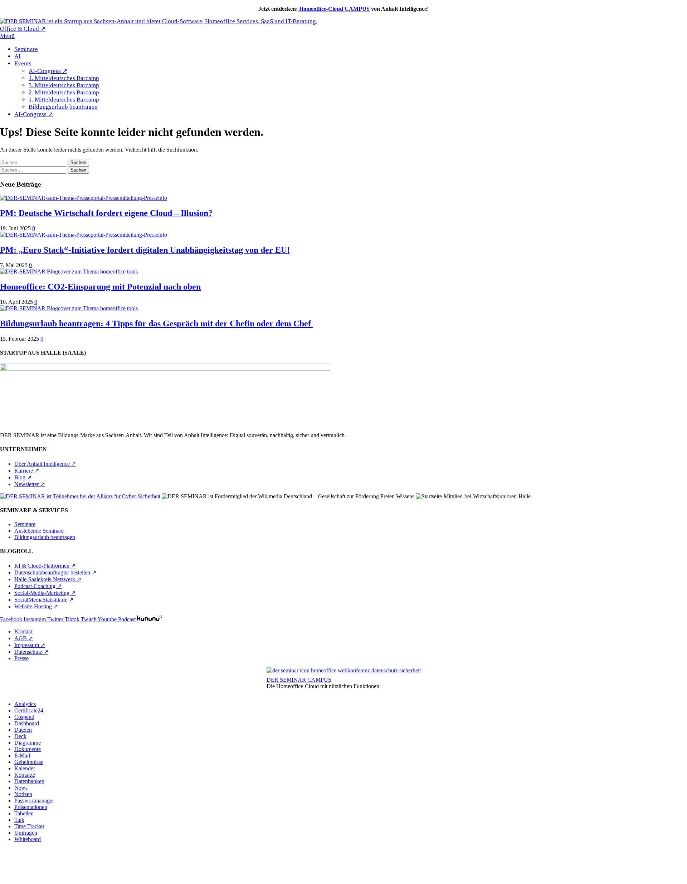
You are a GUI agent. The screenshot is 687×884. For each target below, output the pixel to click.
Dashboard (26, 723)
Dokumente (27, 749)
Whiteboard (27, 839)
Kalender (24, 768)
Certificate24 (28, 710)
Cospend (24, 717)
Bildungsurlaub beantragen (63, 106)
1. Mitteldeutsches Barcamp (64, 99)
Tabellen (24, 813)
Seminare (26, 49)
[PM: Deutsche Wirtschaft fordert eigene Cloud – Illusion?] (83, 198)
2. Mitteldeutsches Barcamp (64, 92)
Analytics (25, 704)
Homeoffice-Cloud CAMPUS (334, 9)
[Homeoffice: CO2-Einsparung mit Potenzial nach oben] (69, 271)
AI (17, 56)
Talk (19, 820)
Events (22, 63)
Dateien (23, 730)
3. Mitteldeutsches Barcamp (64, 85)
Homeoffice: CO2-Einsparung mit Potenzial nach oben (100, 286)
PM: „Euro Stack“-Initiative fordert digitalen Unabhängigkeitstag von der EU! (145, 250)
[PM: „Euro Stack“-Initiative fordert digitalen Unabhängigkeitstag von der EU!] (83, 235)
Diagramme (27, 743)
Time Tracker (29, 826)
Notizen (23, 794)
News (21, 788)
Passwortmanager (34, 800)
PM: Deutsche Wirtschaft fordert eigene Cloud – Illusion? (106, 213)
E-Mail (22, 755)
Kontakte (24, 775)
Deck (20, 736)
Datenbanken (29, 781)
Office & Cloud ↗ (22, 28)
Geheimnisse (28, 762)
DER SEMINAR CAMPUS (299, 680)
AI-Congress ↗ (48, 71)
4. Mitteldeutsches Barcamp (64, 78)
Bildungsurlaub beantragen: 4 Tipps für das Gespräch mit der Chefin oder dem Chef (156, 323)
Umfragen (25, 833)
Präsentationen (30, 807)
